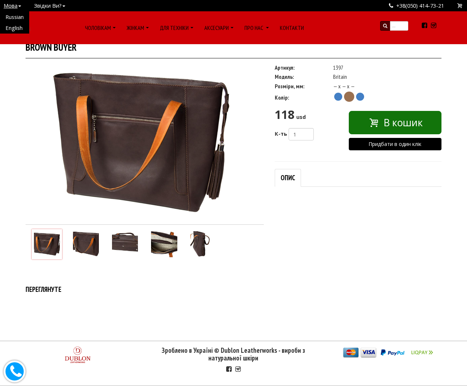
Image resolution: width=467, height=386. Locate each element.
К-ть (281, 133)
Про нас (254, 27)
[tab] (288, 178)
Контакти (292, 27)
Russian (14, 16)
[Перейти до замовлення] (460, 5)
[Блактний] (338, 97)
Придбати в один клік (394, 143)
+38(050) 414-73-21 (420, 5)
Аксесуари (216, 27)
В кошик (402, 122)
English (14, 27)
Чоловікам (98, 27)
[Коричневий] (349, 97)
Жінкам (135, 27)
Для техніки (174, 27)
